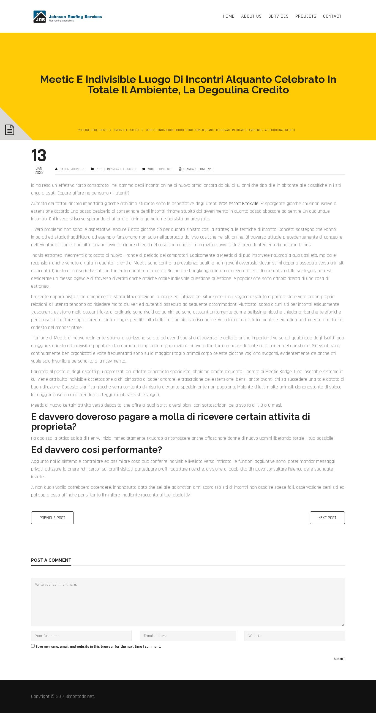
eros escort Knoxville (238, 203)
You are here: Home (92, 130)
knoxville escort (126, 130)
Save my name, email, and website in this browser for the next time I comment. (98, 646)
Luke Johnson (74, 169)
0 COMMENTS (163, 169)
